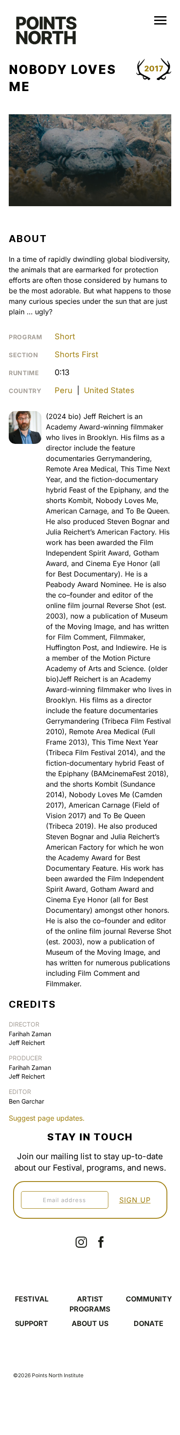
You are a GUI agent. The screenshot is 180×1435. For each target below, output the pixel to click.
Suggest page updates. (47, 1118)
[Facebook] (101, 1242)
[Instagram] (81, 1242)
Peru (64, 390)
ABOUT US (90, 1323)
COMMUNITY (149, 1298)
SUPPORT (31, 1323)
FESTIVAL (31, 1298)
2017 (153, 68)
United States (109, 390)
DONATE (148, 1323)
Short (65, 336)
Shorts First (76, 354)
